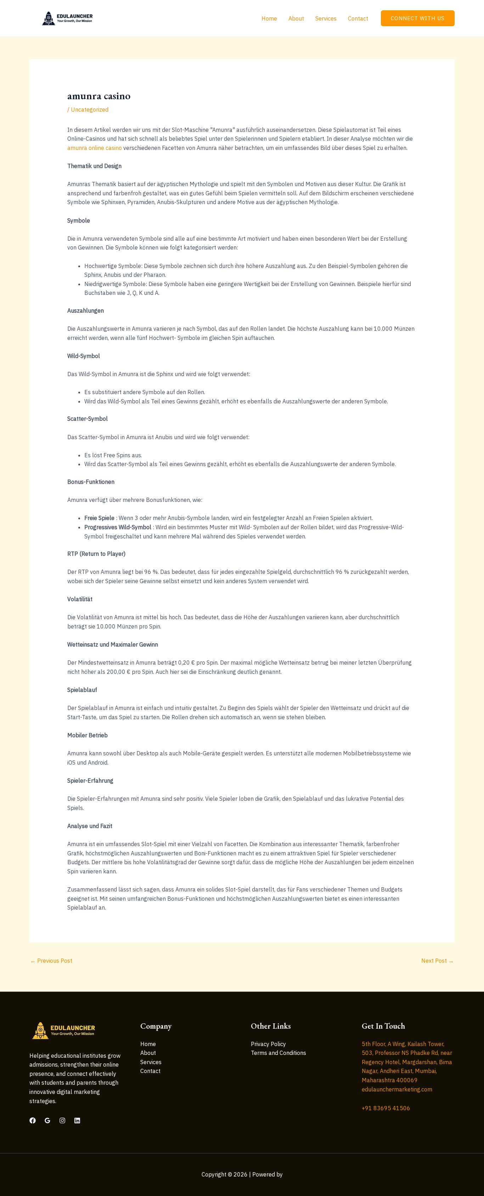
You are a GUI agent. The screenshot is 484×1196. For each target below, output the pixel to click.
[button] (418, 18)
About (296, 18)
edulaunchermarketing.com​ (397, 1089)
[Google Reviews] (47, 1120)
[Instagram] (62, 1120)
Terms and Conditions (278, 1052)
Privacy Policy (268, 1043)
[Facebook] (32, 1120)
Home (269, 18)
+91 (386, 1108)
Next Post (437, 960)
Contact (358, 18)
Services (326, 18)
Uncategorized (89, 109)
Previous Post (51, 960)
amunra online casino (94, 147)
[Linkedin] (77, 1120)
